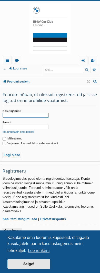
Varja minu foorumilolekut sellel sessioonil (32, 143)
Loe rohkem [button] (38, 250)
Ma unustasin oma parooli (18, 131)
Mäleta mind (14, 138)
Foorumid (18, 61)
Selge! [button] (28, 264)
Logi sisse (20, 68)
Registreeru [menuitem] (94, 61)
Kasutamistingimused (20, 219)
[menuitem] (95, 81)
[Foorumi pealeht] (50, 28)
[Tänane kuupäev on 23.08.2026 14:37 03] (88, 82)
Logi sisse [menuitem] (84, 61)
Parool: (7, 122)
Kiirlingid (8, 61)
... (4, 68)
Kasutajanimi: (12, 111)
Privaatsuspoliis (53, 219)
